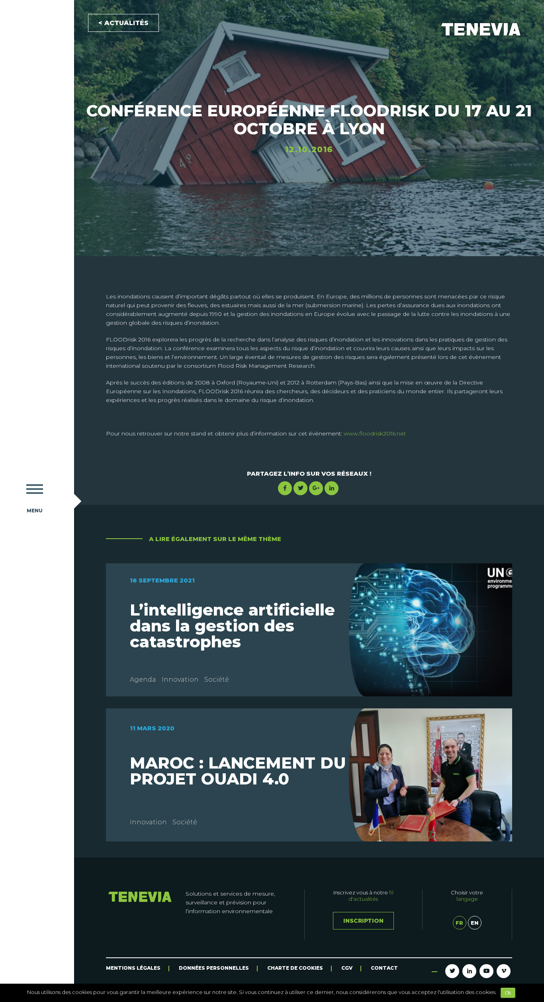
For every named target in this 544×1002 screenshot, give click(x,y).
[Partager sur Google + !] (316, 488)
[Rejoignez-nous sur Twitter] (452, 971)
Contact (384, 968)
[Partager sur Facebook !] (285, 488)
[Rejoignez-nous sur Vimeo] (504, 971)
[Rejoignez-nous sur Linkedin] (469, 971)
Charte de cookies (295, 968)
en (474, 923)
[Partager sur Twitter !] (300, 488)
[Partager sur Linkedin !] (332, 488)
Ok (508, 993)
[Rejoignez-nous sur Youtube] (486, 971)
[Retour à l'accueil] (34, 231)
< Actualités (123, 23)
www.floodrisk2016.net (375, 433)
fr (459, 923)
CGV (346, 968)
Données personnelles (214, 968)
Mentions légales (133, 968)
